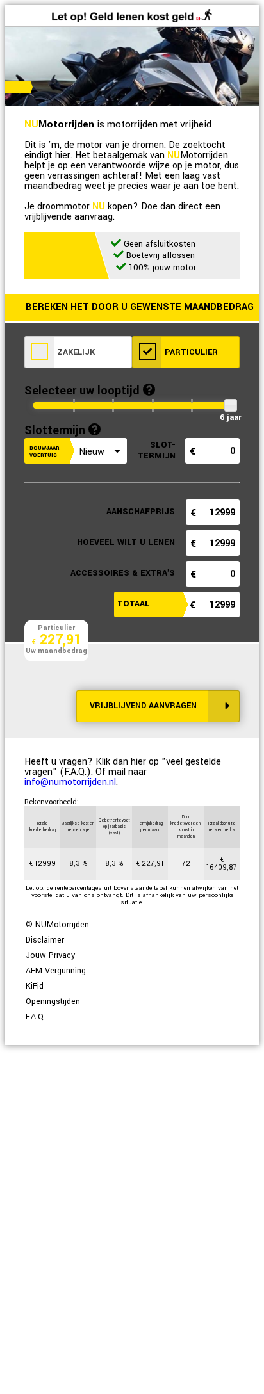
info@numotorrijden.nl (70, 782)
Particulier (190, 352)
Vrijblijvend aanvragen (143, 705)
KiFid (35, 986)
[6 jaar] (230, 405)
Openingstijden (53, 1001)
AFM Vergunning (56, 971)
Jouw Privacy (50, 955)
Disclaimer (45, 940)
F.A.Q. (35, 1017)
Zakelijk (74, 352)
